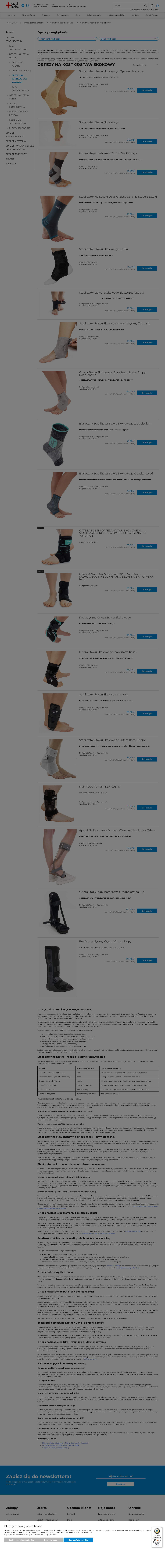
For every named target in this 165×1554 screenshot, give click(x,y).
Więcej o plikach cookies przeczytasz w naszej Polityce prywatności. (30, 1534)
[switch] (157, 1544)
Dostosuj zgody (51, 1540)
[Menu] (161, 1528)
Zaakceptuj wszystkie (78, 1540)
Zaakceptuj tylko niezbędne (21, 1540)
